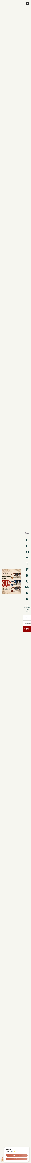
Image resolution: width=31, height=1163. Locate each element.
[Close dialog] (27, 3)
